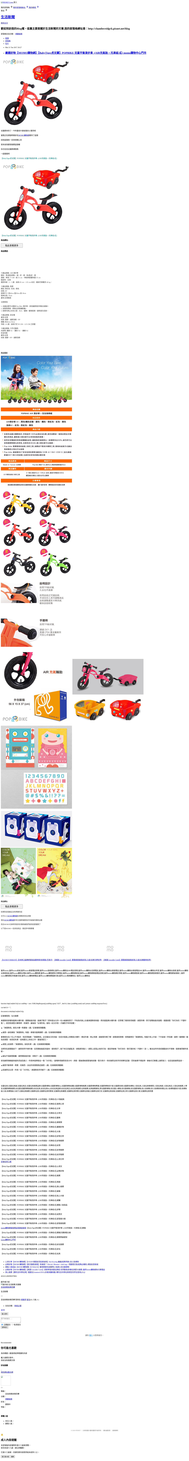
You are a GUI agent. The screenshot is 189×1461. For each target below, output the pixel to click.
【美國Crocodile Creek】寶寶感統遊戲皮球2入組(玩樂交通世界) (77, 960)
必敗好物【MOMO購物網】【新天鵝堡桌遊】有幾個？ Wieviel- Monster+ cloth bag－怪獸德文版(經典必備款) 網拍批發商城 (51, 1264)
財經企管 (17, 1306)
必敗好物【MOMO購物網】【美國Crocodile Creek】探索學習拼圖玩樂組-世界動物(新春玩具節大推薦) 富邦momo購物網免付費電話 (55, 1270)
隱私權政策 (106, 1430)
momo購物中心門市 (8, 1240)
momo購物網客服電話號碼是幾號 (13, 1228)
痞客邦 (23, 1300)
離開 (12, 1456)
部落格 (7, 41)
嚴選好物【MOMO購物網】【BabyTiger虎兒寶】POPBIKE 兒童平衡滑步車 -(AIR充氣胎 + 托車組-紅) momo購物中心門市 (75, 52)
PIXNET (78, 1430)
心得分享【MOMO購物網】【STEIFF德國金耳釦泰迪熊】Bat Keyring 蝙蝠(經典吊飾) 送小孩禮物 (42, 1262)
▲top (3, 1310)
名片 (7, 44)
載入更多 (4, 1314)
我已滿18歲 (5, 1456)
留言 (28, 1300)
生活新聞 (8, 17)
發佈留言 (4, 1327)
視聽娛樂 (18, 34)
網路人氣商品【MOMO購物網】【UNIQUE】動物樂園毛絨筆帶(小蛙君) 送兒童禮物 (37, 1267)
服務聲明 (115, 1430)
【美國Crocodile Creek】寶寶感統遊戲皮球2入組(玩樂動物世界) (127, 960)
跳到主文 (4, 23)
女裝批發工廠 (6, 1162)
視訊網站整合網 (7, 1372)
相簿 (7, 38)
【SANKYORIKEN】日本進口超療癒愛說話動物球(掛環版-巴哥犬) (27, 960)
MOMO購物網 (23, 135)
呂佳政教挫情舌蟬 (8, 1287)
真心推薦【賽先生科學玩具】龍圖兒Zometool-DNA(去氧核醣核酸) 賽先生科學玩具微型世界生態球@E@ (45, 1272)
